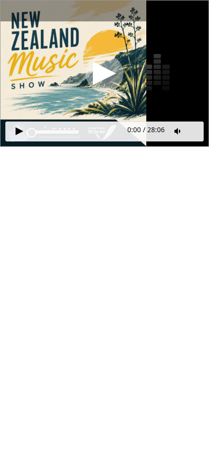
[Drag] (31, 133)
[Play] (104, 73)
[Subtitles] (194, 130)
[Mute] (178, 131)
